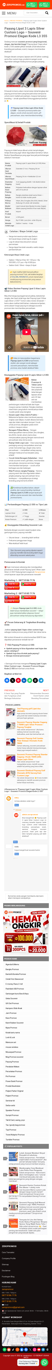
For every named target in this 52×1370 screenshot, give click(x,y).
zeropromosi (7, 1289)
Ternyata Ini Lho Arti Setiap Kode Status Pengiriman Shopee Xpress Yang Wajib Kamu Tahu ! (33, 1222)
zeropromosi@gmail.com (13, 1307)
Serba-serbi (10, 1105)
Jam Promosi (11, 1013)
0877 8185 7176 (9, 1301)
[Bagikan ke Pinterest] (18, 680)
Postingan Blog (8, 1276)
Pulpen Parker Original (14, 1091)
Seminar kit (10, 1101)
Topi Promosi (11, 1130)
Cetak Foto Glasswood (14, 979)
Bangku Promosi (12, 969)
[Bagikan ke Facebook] (6, 680)
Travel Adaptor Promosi (15, 1135)
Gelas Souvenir (12, 998)
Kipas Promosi (11, 1028)
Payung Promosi (12, 1062)
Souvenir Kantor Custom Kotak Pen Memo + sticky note (32, 1186)
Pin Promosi (10, 1076)
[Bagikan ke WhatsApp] (29, 680)
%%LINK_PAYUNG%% (20, 277)
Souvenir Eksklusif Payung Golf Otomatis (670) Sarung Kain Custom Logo (31, 772)
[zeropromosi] (14, 5)
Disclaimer (6, 1270)
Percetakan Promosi (14, 1071)
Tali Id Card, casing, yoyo (15, 1120)
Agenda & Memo (12, 964)
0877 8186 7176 (9, 1295)
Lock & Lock (10, 1037)
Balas (16, 805)
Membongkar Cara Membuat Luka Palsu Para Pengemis (31, 1169)
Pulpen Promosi (12, 1096)
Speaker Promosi (12, 1110)
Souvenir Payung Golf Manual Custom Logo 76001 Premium (32, 1204)
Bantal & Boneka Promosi (16, 974)
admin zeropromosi (30, 814)
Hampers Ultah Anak (14, 1008)
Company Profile (9, 1258)
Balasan (18, 810)
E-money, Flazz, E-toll (14, 984)
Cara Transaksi (8, 1252)
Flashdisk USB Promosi (15, 989)
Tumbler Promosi (12, 1140)
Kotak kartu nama (13, 1033)
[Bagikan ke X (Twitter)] (12, 680)
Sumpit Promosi (12, 1115)
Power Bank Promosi (14, 1081)
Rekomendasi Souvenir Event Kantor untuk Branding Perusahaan (39, 695)
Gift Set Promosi (12, 1003)
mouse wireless (12, 1047)
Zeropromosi (40, 572)
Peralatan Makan (12, 1067)
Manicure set (11, 1042)
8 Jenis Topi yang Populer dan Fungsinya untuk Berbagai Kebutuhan (14, 695)
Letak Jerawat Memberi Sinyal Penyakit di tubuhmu (32, 1154)
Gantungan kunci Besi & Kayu (17, 994)
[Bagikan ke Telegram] (41, 680)
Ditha (17, 798)
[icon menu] (3, 12)
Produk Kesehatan (13, 1086)
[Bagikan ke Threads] (35, 680)
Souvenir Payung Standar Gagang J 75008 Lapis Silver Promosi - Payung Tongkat (32, 724)
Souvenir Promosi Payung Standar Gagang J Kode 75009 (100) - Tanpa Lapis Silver (32, 756)
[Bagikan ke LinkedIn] (24, 680)
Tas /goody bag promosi (15, 1125)
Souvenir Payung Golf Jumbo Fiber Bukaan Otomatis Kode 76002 (30, 740)
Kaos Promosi (11, 1018)
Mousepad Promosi (13, 1052)
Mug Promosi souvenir (14, 1057)
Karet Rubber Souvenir (15, 1023)
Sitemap (5, 1264)
